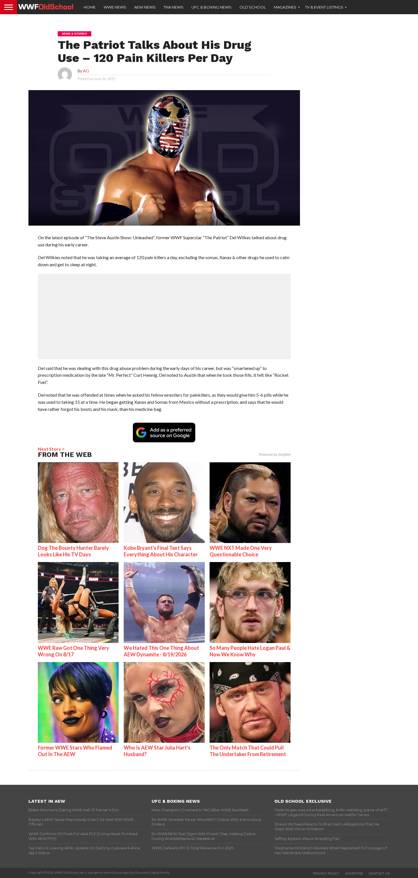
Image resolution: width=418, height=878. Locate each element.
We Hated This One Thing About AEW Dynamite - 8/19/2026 (161, 651)
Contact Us (379, 873)
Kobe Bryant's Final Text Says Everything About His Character (161, 551)
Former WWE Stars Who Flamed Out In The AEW (75, 750)
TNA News (173, 7)
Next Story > (51, 449)
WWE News (115, 7)
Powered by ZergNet (275, 455)
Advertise (354, 873)
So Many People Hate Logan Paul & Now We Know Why (250, 651)
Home (90, 7)
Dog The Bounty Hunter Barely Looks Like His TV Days (73, 551)
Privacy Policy (326, 873)
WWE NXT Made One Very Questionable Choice (241, 551)
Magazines (285, 7)
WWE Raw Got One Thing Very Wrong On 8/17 (73, 651)
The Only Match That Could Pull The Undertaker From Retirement (248, 750)
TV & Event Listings (324, 7)
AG (86, 70)
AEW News (145, 7)
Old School (252, 7)
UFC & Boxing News (211, 7)
